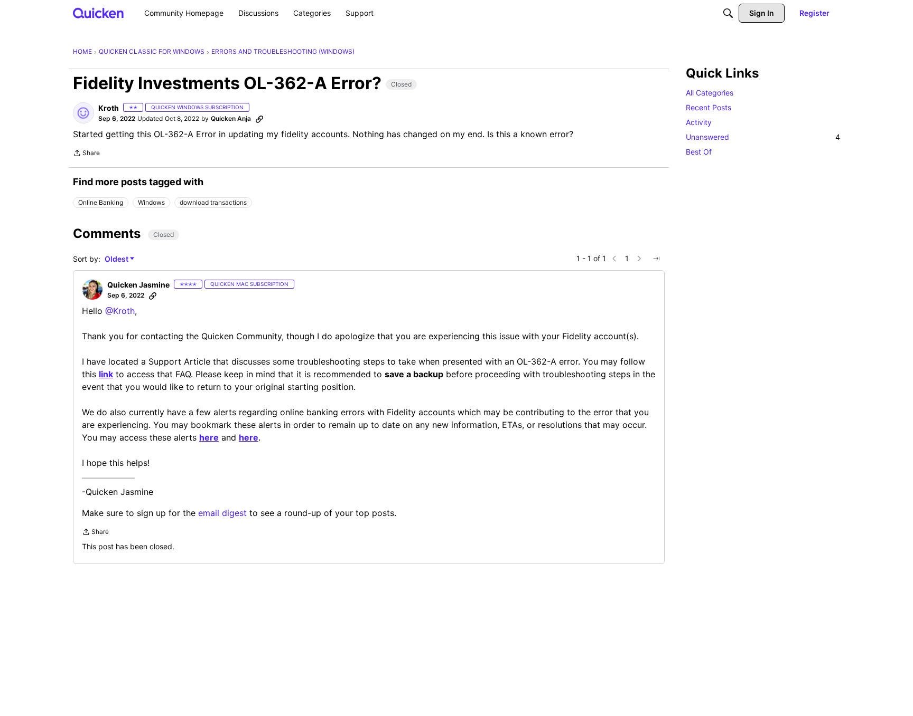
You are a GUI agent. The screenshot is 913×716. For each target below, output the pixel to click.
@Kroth (120, 311)
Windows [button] (151, 202)
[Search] (728, 13)
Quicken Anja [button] (231, 118)
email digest (222, 513)
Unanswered (763, 136)
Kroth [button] (108, 107)
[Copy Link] (259, 118)
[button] (83, 112)
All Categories (709, 92)
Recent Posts (708, 107)
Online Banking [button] (100, 202)
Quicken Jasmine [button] (138, 284)
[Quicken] (98, 13)
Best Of (699, 151)
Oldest (117, 259)
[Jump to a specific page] (656, 258)
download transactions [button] (213, 202)
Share (86, 154)
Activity (699, 122)
